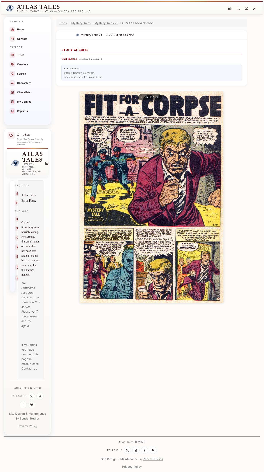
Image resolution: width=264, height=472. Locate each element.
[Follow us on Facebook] (23, 404)
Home (21, 29)
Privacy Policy (27, 426)
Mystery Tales (81, 23)
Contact (22, 38)
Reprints (22, 111)
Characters (24, 82)
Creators (22, 64)
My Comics (24, 101)
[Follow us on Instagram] (40, 396)
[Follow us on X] (31, 396)
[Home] (229, 8)
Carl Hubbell (69, 58)
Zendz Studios (30, 418)
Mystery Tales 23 (106, 23)
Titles (20, 54)
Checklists (24, 92)
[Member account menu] (254, 8)
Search (21, 73)
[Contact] (246, 8)
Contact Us (29, 368)
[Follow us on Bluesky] (31, 404)
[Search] (238, 8)
